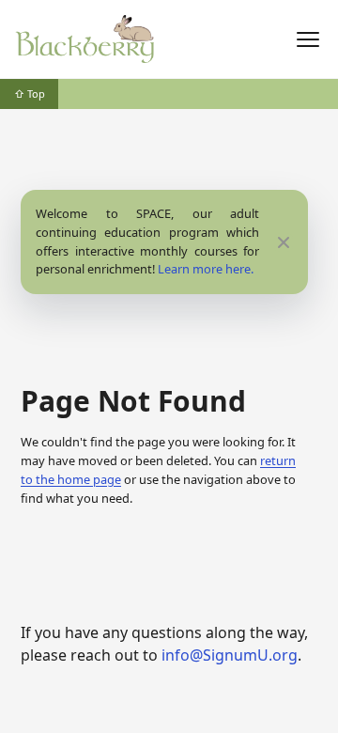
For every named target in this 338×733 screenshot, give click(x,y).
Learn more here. (206, 268)
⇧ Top (29, 93)
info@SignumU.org (229, 655)
